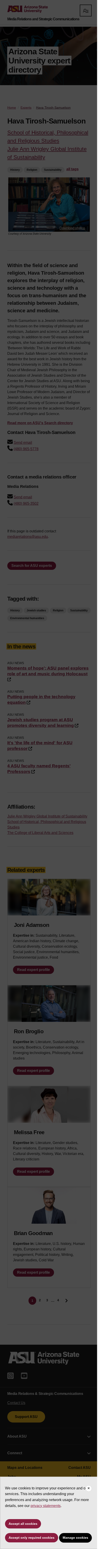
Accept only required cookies (31, 1537)
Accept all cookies (23, 1523)
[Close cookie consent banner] (88, 1488)
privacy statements (46, 1506)
